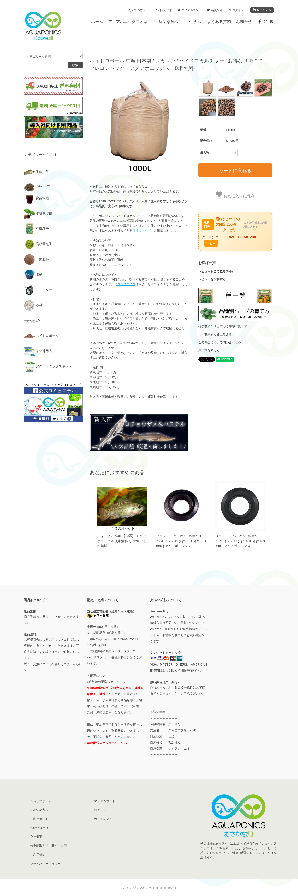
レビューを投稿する (212, 279)
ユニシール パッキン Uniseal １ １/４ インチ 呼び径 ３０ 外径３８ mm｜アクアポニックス (181, 541)
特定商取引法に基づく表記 (48, 846)
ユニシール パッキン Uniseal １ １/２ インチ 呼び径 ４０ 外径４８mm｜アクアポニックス (240, 541)
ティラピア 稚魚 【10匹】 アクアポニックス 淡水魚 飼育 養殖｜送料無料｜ (121, 541)
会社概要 (36, 837)
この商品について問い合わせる (219, 342)
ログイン (237, 10)
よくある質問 (219, 21)
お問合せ (244, 21)
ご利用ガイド (163, 10)
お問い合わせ (39, 828)
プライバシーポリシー (45, 863)
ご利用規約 (37, 854)
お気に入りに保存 (238, 196)
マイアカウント (192, 10)
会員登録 (217, 10)
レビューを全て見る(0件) (215, 271)
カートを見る (103, 819)
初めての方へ (137, 10)
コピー (211, 243)
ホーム (97, 21)
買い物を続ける (209, 350)
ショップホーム (40, 801)
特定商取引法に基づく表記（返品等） (224, 326)
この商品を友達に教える (215, 334)
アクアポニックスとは (127, 21)
